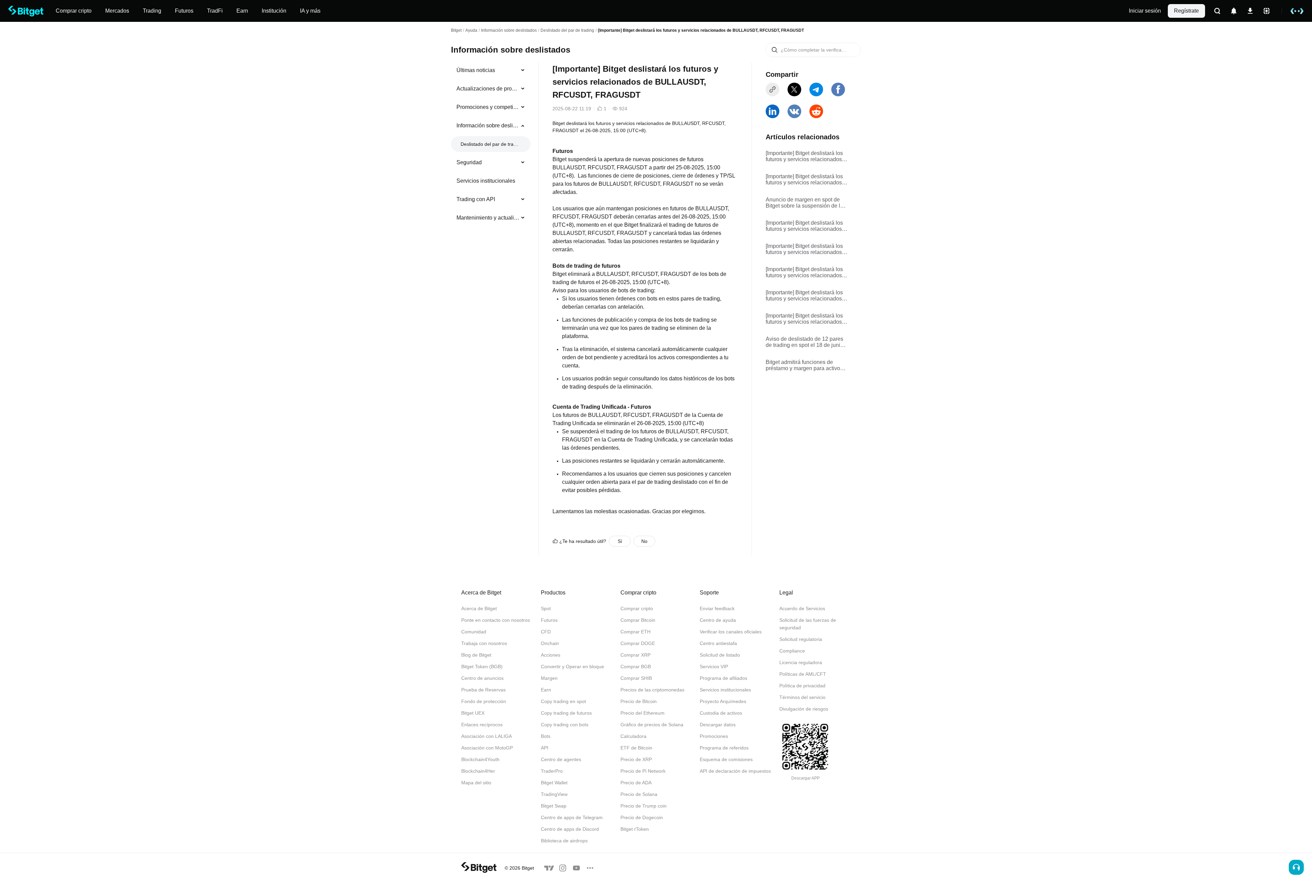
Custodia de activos (721, 713)
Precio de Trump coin (643, 806)
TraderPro (552, 771)
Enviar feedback (717, 608)
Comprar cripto (636, 608)
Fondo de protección (483, 701)
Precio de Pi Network (643, 771)
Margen (549, 678)
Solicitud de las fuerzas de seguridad (807, 623)
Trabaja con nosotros (484, 643)
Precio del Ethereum (642, 713)
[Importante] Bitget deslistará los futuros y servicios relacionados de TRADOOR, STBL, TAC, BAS (805, 179)
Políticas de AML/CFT (802, 674)
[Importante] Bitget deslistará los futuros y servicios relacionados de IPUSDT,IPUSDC (804, 319)
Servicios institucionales (485, 181)
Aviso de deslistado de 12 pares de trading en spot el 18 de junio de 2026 (804, 342)
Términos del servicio (802, 697)
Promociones (714, 736)
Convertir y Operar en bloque (572, 666)
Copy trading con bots (564, 724)
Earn (546, 689)
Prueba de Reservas (483, 689)
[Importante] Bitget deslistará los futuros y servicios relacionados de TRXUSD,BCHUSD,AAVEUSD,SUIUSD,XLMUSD (806, 272)
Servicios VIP (714, 666)
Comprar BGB (635, 666)
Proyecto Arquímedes (723, 701)
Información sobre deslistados (509, 30)
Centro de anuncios (482, 678)
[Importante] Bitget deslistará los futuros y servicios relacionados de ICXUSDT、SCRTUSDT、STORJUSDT (804, 156)
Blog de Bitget (476, 655)
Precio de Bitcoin (638, 701)
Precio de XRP (636, 759)
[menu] (490, 145)
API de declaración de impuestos (735, 771)
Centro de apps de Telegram (572, 817)
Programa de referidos (724, 748)
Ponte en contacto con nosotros (495, 620)
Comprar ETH (635, 631)
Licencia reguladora (800, 662)
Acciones (550, 655)
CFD (546, 631)
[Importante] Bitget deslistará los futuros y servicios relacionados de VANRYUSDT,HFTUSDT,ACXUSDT (806, 226)
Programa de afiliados (723, 678)
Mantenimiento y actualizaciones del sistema (488, 218)
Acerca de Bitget (479, 608)
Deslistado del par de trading (567, 30)
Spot (546, 608)
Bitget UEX (472, 713)
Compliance (792, 651)
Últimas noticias (475, 70)
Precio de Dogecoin (641, 817)
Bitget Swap (553, 806)
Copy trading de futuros (566, 713)
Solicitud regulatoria (800, 639)
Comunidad (473, 631)
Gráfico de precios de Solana (651, 724)
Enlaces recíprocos (482, 724)
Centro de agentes (561, 759)
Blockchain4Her (478, 771)
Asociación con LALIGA (486, 736)
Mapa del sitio (476, 782)
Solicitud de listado (720, 655)
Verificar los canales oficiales (731, 631)
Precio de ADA (636, 782)
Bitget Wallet (554, 782)
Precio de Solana (638, 794)
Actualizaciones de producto (488, 89)
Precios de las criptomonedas (652, 689)
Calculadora (633, 736)
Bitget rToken (634, 829)
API (544, 748)
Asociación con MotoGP (487, 748)
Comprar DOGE (637, 643)
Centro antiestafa (718, 643)
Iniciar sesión (1145, 11)
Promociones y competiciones (488, 107)
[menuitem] (491, 70)
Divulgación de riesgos (803, 709)
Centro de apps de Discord (570, 829)
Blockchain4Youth (480, 759)
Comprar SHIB (636, 678)
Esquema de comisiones (726, 759)
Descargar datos (718, 724)
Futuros (549, 620)
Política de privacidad (802, 685)
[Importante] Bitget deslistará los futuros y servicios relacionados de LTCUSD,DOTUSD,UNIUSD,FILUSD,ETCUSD (805, 296)
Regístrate (1186, 11)
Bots (545, 736)
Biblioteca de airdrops (564, 840)
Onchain (550, 643)
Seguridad (469, 162)
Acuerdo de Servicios (802, 608)
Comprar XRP (635, 655)
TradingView (554, 794)
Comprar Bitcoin (637, 620)
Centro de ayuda (718, 620)
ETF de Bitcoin (636, 748)
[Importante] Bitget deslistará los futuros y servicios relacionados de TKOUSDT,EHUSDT (804, 249)
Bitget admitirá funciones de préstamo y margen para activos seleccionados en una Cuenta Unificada (804, 365)
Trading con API (475, 199)
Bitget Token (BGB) (482, 666)
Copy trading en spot (563, 701)
